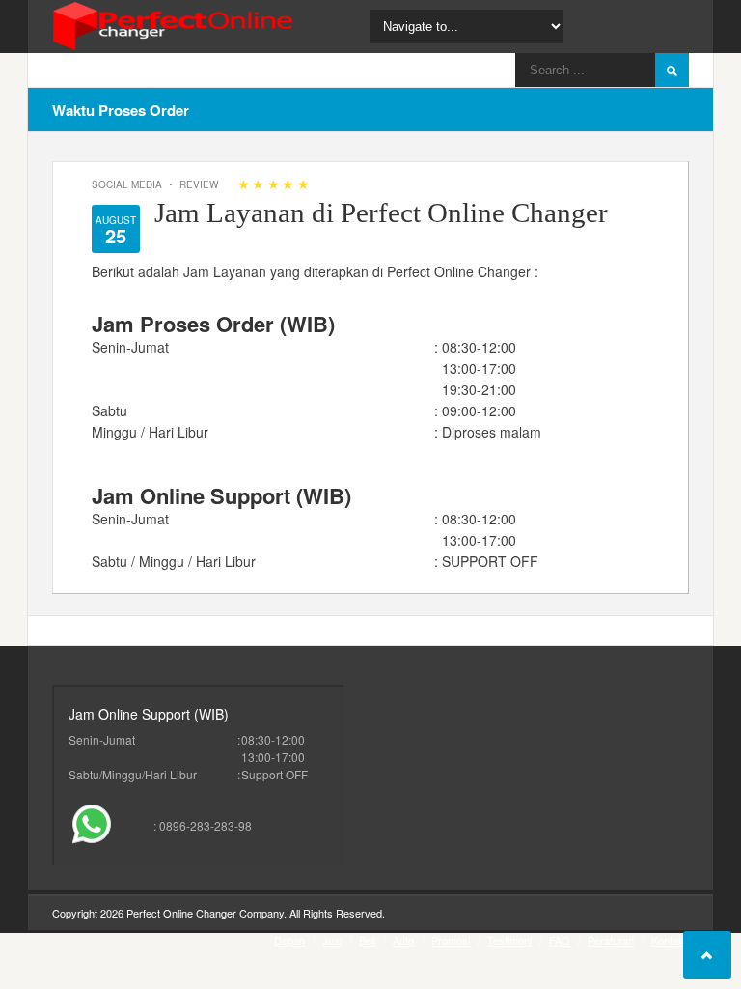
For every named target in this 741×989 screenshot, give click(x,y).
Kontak (667, 939)
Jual (332, 939)
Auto (403, 939)
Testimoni (509, 939)
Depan (289, 939)
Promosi (450, 939)
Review (198, 184)
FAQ (559, 939)
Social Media (127, 184)
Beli (367, 939)
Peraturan (611, 939)
